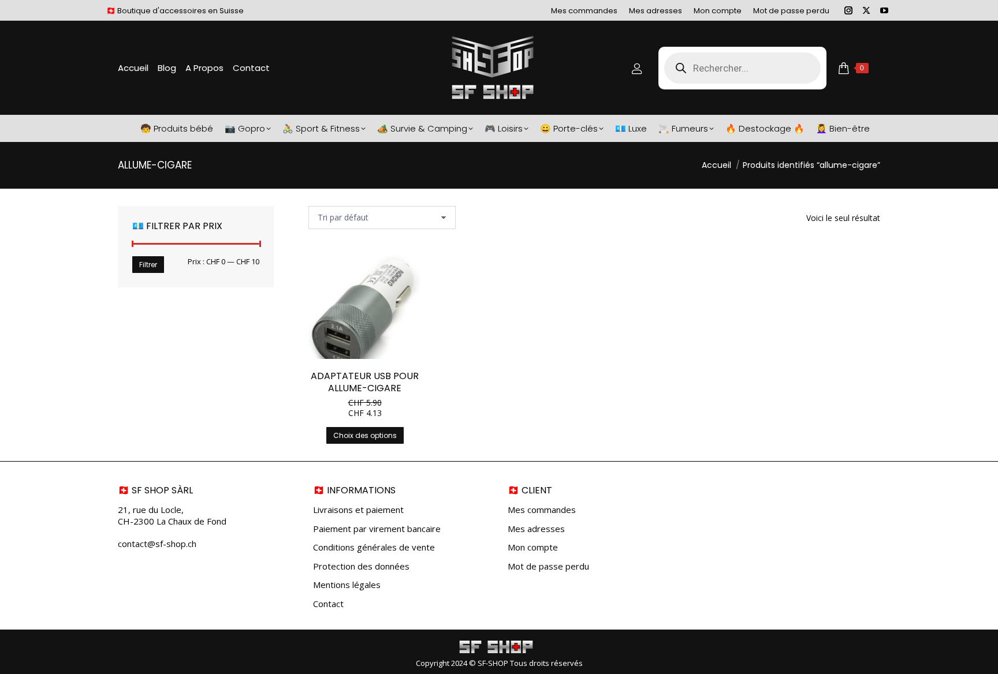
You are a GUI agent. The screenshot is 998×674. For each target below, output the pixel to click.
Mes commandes (542, 509)
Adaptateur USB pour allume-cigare (365, 382)
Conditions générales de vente (374, 547)
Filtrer (148, 264)
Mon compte (533, 547)
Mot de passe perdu (548, 566)
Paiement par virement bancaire (377, 528)
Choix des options (365, 435)
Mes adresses (536, 528)
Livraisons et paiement (358, 509)
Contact (328, 603)
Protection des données (361, 566)
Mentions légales (347, 584)
